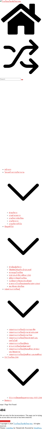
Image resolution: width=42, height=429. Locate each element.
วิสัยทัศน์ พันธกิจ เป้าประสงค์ (20, 270)
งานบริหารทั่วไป (15, 224)
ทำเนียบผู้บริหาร (15, 267)
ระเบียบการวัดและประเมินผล (20, 281)
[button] (23, 210)
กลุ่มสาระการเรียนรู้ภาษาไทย (20, 335)
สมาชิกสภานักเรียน (16, 286)
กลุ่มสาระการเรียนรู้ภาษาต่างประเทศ (23, 332)
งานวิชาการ (13, 221)
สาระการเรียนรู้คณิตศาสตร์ (19, 346)
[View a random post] (21, 77)
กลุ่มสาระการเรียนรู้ (12, 289)
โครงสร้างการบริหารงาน (14, 172)
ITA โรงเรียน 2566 (11, 357)
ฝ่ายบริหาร (13, 213)
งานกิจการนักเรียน (16, 218)
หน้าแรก (7, 169)
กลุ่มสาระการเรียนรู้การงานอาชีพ (22, 329)
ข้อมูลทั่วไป (8, 226)
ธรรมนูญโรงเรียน (16, 272)
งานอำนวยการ (15, 215)
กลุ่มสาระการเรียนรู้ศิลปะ (19, 343)
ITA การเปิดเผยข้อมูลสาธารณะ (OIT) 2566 (25, 398)
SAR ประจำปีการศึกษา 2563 (20, 275)
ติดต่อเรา (8, 400)
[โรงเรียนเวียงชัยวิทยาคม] (10, 1)
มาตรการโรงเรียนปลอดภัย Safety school (24, 283)
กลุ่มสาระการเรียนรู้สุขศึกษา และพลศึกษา (25, 354)
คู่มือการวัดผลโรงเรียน (18, 278)
